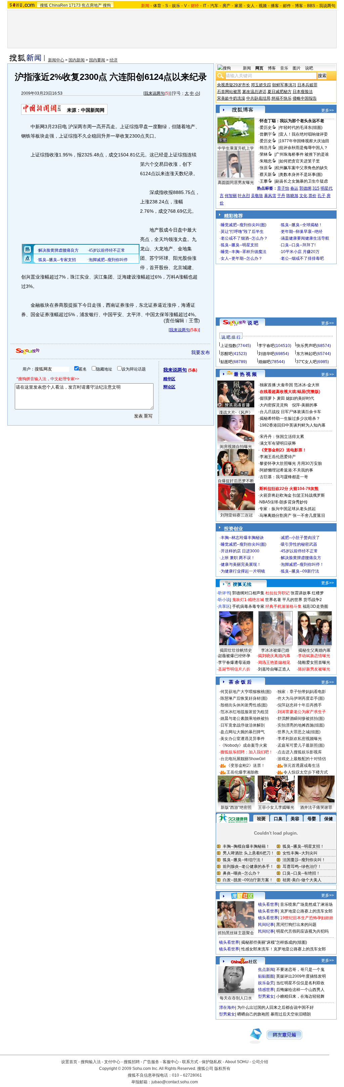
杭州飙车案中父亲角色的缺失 (301, 167)
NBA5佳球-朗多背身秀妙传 (283, 502)
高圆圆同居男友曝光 (236, 182)
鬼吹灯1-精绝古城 (248, 599)
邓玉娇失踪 (261, 85)
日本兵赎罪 (307, 85)
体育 (157, 5)
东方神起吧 (306, 353)
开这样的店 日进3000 (240, 551)
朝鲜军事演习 (284, 85)
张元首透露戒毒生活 (302, 765)
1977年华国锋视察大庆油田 (304, 141)
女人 (251, 5)
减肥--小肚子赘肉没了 (300, 537)
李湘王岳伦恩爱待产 (278, 456)
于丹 (281, 195)
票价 (312, 195)
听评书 (224, 593)
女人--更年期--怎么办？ (241, 258)
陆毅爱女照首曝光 (314, 662)
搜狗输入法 (91, 1061)
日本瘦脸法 (303, 91)
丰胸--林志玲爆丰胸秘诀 (242, 537)
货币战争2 (312, 599)
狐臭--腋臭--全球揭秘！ (301, 225)
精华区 (169, 379)
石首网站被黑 (229, 91)
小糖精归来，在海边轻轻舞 (300, 996)
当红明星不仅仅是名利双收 (300, 983)
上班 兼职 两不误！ (238, 557)
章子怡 (283, 188)
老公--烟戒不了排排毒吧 (302, 258)
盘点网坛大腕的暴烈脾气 (242, 732)
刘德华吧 (266, 353)
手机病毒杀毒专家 (248, 606)
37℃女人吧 (306, 361)
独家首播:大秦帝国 (276, 385)
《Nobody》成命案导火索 (243, 745)
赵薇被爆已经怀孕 (234, 655)
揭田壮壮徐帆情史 (236, 650)
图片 (297, 68)
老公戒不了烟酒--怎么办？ (244, 238)
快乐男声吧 (306, 345)
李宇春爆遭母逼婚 (234, 662)
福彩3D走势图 (315, 606)
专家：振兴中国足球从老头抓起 (287, 508)
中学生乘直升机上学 (236, 148)
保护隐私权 (212, 1061)
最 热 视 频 (245, 374)
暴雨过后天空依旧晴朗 (290, 1014)
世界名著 (273, 599)
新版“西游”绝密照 (236, 807)
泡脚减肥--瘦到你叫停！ (302, 564)
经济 (114, 60)
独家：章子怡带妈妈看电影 (301, 691)
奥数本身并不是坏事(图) (301, 174)
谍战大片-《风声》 (236, 412)
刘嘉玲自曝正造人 (274, 669)
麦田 (281, 398)
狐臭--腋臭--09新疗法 (300, 571)
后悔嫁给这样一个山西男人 (300, 989)
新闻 (247, 68)
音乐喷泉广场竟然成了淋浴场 (306, 904)
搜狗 (107, 5)
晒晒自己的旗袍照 (253, 1014)
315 (315, 188)
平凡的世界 (292, 599)
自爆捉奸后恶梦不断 (236, 481)
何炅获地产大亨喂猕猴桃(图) (245, 691)
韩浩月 (266, 147)
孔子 (321, 195)
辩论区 (169, 387)
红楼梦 (318, 593)
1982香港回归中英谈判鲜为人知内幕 (293, 425)
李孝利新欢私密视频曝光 (299, 738)
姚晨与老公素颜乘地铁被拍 (244, 718)
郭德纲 (305, 188)
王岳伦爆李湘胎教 (242, 772)
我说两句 (327, 5)
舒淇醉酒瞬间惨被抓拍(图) (301, 718)
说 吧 (253, 323)
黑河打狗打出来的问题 (296, 924)
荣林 (264, 154)
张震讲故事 (301, 593)
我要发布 (200, 352)
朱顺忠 (266, 161)
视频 (263, 5)
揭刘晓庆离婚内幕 (274, 655)
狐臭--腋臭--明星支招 (239, 245)
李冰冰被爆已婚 (275, 650)
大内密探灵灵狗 (274, 405)
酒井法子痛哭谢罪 (316, 807)
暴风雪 (270, 195)
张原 (264, 167)
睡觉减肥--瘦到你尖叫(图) (243, 225)
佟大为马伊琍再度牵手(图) (301, 698)
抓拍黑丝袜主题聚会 (236, 933)
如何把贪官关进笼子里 (300, 161)
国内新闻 (77, 60)
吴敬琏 (257, 195)
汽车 (214, 5)
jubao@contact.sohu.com (175, 1082)
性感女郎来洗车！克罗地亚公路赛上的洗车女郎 (283, 949)
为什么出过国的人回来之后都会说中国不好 (275, 1007)
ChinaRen (58, 5)
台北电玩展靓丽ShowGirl (242, 758)
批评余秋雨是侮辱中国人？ (304, 147)
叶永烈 (244, 195)
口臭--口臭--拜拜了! (298, 245)
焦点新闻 (266, 969)
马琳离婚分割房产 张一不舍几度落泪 (292, 515)
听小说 (224, 599)
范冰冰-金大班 (306, 385)
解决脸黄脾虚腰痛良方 (301, 557)
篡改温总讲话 (254, 91)
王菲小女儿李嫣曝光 (276, 807)
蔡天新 (266, 174)
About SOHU (237, 1061)
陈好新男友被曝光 (314, 669)
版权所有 (222, 1068)
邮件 (287, 5)
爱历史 (266, 127)
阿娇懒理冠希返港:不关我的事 (286, 470)
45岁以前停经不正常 (299, 551)
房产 (226, 5)
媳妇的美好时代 (300, 398)
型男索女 (266, 996)
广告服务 (151, 1061)
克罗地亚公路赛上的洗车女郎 (306, 911)
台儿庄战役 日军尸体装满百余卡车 (290, 411)
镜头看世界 (268, 904)
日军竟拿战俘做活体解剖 (242, 725)
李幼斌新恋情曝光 (314, 655)
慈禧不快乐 (281, 98)
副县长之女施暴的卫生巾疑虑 (301, 181)
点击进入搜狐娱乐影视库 (299, 752)
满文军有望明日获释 (278, 443)
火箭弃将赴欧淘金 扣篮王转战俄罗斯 (292, 495)
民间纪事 (266, 924)
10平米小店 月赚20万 (300, 251)
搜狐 (44, 5)
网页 (259, 68)
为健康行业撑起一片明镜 (243, 571)
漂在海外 (227, 1007)
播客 (275, 5)
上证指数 (228, 345)
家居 (238, 5)
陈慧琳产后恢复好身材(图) (243, 698)
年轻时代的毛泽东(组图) (301, 127)
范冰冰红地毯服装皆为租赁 (244, 711)
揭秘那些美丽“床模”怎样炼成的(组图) (274, 942)
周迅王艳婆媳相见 (274, 662)
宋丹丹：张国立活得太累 (282, 436)
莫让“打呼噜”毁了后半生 (242, 231)
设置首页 (69, 1061)
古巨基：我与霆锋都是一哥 (284, 477)
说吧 (309, 68)
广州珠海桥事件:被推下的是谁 (302, 154)
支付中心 (112, 1061)
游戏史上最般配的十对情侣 (301, 758)
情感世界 (266, 989)
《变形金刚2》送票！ (245, 765)
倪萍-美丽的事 (304, 405)
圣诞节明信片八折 (234, 669)
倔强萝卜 (268, 398)
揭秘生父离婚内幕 (314, 650)
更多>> (327, 110)
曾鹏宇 (266, 134)
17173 (75, 5)
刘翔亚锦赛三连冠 (236, 515)
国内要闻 (97, 60)
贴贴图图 (266, 976)
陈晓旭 (292, 195)
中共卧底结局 (258, 98)
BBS (311, 5)
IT (204, 5)
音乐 (284, 68)
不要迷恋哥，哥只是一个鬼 (300, 969)
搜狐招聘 (132, 1061)
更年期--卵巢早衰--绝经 (301, 231)
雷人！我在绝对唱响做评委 (304, 134)
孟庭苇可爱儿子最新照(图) (301, 745)
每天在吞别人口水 (236, 998)
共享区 (224, 606)
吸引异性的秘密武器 (299, 544)
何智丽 (231, 195)
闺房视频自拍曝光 (236, 446)
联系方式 (190, 1061)
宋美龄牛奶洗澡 (231, 98)
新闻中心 (56, 60)
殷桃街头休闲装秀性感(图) (243, 705)
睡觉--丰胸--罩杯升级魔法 (243, 251)
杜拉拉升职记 (277, 593)
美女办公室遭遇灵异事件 (242, 738)
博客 (299, 5)
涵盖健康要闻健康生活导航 (305, 238)
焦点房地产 (92, 5)
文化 (303, 195)
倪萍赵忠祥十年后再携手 (299, 705)
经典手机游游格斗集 (283, 606)
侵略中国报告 (305, 98)
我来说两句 (154, 93)
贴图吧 (226, 361)
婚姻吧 (264, 361)
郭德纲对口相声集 (248, 593)
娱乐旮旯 (266, 983)
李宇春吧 (266, 345)
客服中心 (171, 1061)
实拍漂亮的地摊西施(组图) (301, 725)
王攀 (264, 181)
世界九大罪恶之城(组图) (298, 732)
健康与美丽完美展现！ (241, 564)
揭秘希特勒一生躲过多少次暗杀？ (290, 418)
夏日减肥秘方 (279, 91)
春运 (294, 188)
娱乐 (176, 5)
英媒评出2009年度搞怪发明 (301, 976)
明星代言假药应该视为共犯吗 (302, 931)
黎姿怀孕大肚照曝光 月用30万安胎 (291, 463)
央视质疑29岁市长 (233, 85)
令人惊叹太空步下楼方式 (306, 772)
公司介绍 (260, 1061)
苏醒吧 (226, 353)
